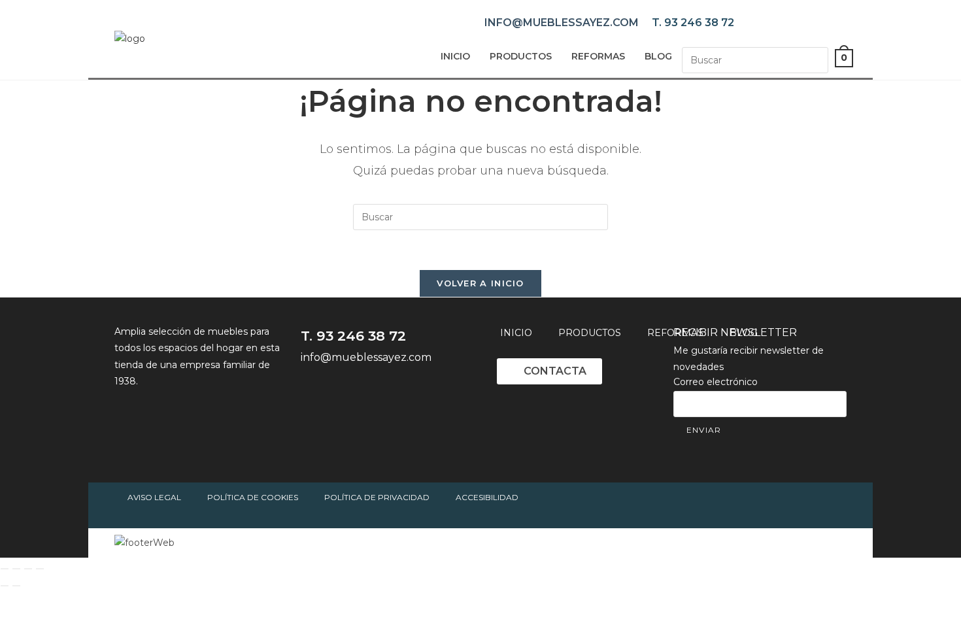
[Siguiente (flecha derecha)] (16, 585)
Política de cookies (252, 497)
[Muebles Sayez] (129, 38)
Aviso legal (154, 497)
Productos (521, 56)
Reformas (598, 56)
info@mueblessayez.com (561, 22)
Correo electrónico (715, 382)
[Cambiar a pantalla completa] (16, 568)
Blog (658, 56)
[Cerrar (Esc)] (39, 568)
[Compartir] (28, 568)
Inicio (455, 56)
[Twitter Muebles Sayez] (350, 393)
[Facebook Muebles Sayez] (314, 393)
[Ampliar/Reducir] (4, 568)
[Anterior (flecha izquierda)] (4, 585)
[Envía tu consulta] (815, 58)
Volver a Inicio (480, 283)
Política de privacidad (377, 497)
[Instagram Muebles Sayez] (386, 393)
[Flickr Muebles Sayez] (422, 393)
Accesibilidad (487, 497)
